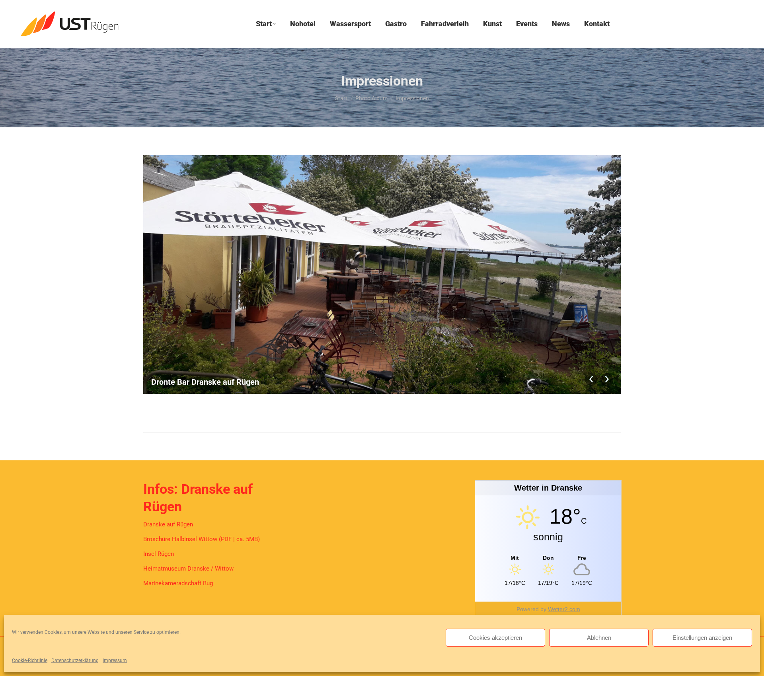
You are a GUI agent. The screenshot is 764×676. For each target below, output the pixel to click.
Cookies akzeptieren (495, 637)
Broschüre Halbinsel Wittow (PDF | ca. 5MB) (201, 539)
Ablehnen (599, 637)
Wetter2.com (564, 609)
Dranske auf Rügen (168, 524)
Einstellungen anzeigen (702, 637)
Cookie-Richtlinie (29, 660)
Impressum (115, 660)
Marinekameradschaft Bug (178, 583)
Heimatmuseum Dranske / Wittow (188, 568)
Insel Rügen (158, 553)
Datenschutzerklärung (75, 660)
